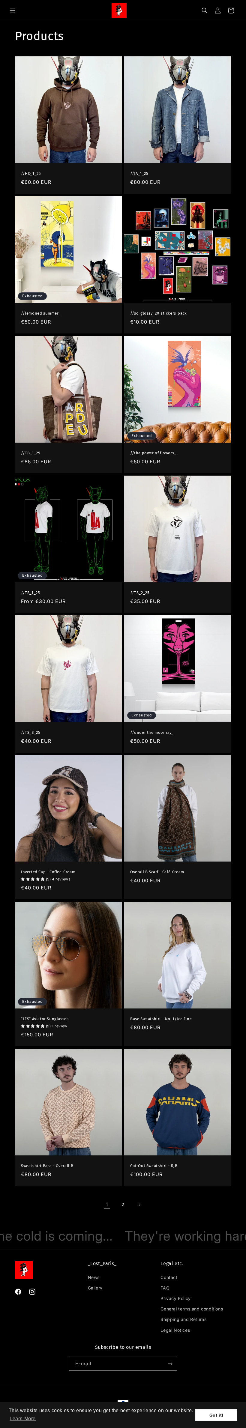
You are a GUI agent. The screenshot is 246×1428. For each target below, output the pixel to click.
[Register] (170, 1364)
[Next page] (139, 1204)
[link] (106, 1204)
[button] (23, 1418)
